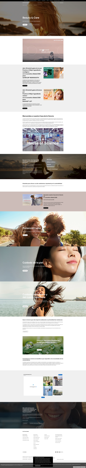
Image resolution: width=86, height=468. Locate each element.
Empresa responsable (36, 438)
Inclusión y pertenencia (58, 441)
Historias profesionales (58, 439)
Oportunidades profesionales (58, 434)
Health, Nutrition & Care (26, 438)
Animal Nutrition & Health (26, 440)
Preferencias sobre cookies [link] (60, 459)
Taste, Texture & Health (25, 437)
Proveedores (35, 447)
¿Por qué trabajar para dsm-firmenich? (58, 436)
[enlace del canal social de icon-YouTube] (59, 452)
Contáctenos (35, 448)
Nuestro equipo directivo (36, 437)
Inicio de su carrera (57, 442)
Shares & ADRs (46, 438)
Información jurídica (25, 459)
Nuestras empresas (25, 434)
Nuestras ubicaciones (36, 444)
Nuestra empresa (35, 434)
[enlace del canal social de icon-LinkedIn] (56, 452)
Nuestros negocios (35, 440)
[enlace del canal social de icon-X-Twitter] (62, 452)
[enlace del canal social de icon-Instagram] (61, 452)
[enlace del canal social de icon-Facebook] (57, 452)
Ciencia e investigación (36, 441)
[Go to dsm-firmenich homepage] (26, 2)
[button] (58, 2)
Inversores (45, 434)
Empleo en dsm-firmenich (58, 438)
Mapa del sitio (30, 459)
